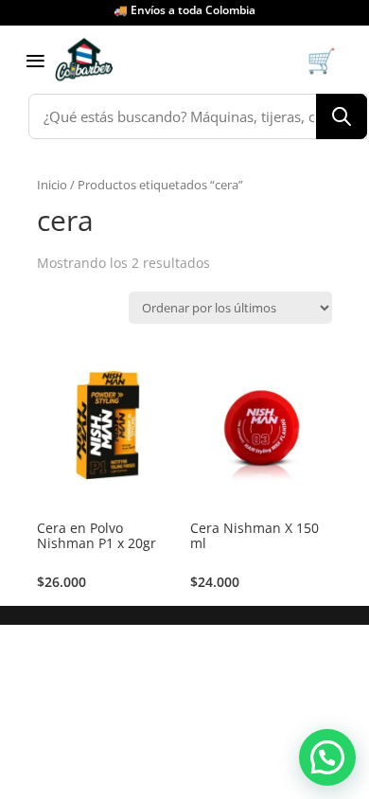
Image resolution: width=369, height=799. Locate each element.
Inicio (52, 184)
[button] (327, 757)
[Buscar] (341, 116)
